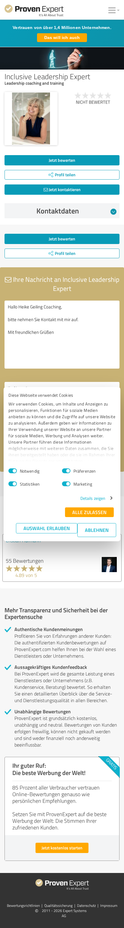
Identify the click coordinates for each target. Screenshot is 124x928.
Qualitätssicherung (58, 905)
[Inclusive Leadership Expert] (31, 119)
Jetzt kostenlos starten (62, 848)
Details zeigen (92, 498)
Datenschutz (86, 905)
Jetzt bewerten (62, 160)
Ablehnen (97, 529)
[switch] (66, 470)
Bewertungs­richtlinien (23, 905)
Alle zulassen (89, 512)
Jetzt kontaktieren (64, 189)
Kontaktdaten (57, 211)
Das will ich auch (62, 37)
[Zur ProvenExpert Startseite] (34, 11)
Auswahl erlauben (46, 528)
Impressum (108, 905)
